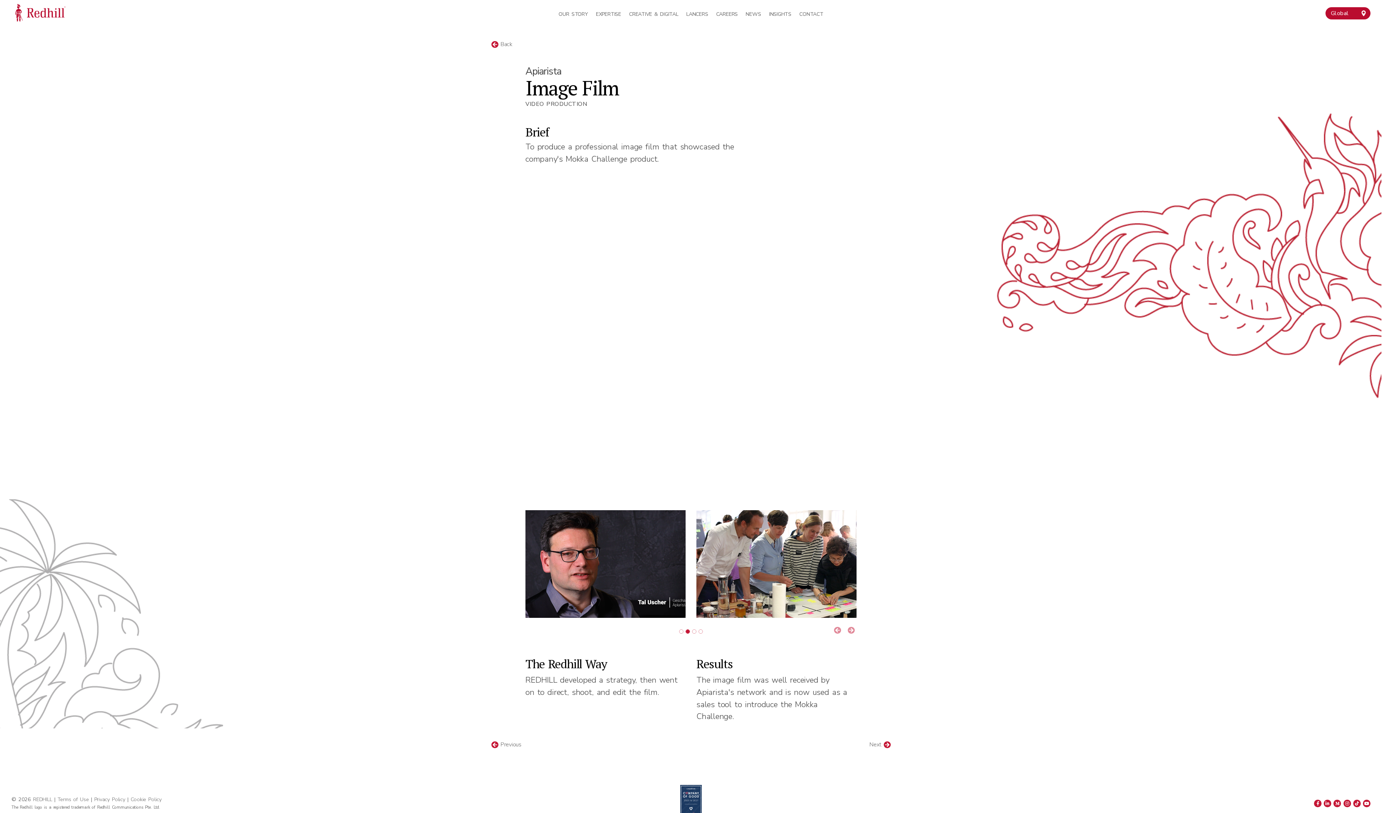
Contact (811, 14)
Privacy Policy (109, 799)
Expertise (608, 14)
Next (877, 745)
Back (505, 44)
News (753, 14)
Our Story (573, 14)
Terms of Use (73, 799)
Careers (727, 14)
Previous (509, 745)
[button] (837, 630)
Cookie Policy (146, 799)
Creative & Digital (653, 14)
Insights (780, 14)
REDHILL (43, 799)
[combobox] (1347, 13)
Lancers (697, 14)
